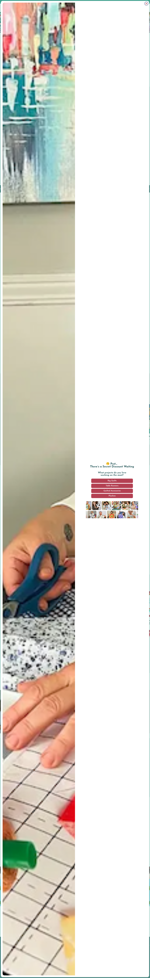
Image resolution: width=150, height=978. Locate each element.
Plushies (112, 496)
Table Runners (112, 486)
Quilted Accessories (112, 491)
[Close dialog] (146, 3)
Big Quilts (112, 481)
